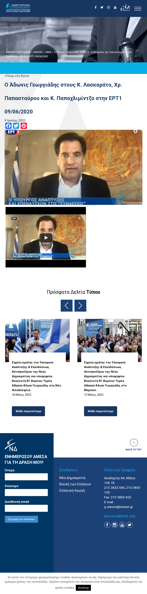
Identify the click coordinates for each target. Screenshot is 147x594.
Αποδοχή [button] (83, 587)
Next (80, 306)
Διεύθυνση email (17, 502)
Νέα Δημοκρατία (72, 478)
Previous (67, 306)
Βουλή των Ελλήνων (75, 484)
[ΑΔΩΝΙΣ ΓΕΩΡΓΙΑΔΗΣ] (18, 7)
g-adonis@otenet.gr (118, 507)
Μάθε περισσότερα (28, 411)
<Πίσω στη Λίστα (17, 76)
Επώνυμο (12, 486)
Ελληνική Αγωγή (72, 490)
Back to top (133, 449)
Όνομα (9, 470)
